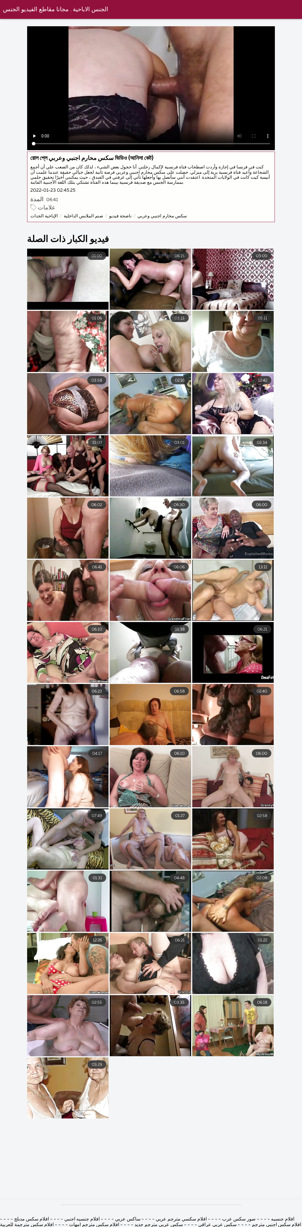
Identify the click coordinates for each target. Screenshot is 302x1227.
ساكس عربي (127, 1219)
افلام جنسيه (282, 1219)
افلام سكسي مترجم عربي (181, 1219)
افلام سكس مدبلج (31, 1219)
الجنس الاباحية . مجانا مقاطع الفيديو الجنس (55, 9)
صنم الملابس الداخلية (83, 216)
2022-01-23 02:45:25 (53, 190)
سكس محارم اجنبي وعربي (162, 216)
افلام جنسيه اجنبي (81, 1219)
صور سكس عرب (239, 1219)
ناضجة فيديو (120, 216)
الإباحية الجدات (44, 216)
